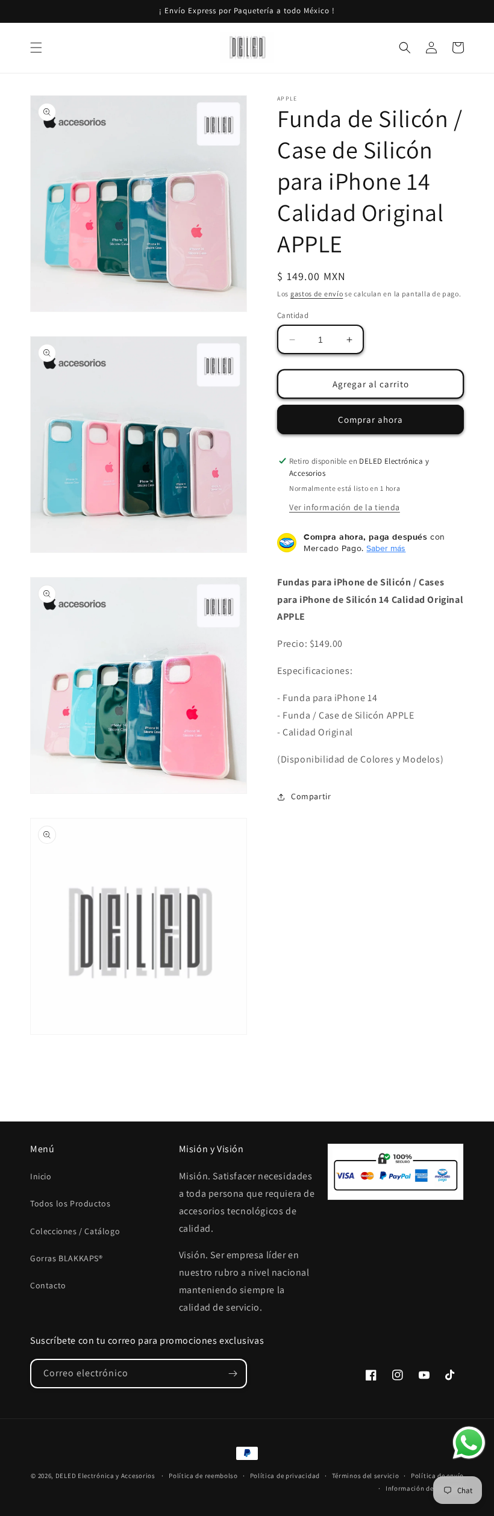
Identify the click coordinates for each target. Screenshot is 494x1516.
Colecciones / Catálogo (75, 1231)
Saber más (385, 548)
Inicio (41, 1176)
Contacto (48, 1285)
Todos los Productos (70, 1203)
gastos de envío (316, 293)
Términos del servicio (365, 1475)
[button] (36, 47)
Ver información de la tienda (344, 507)
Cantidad (292, 315)
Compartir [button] (311, 796)
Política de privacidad (285, 1475)
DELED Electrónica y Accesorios (105, 1475)
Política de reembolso (203, 1475)
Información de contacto (425, 1488)
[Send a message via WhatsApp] (469, 1443)
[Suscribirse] (232, 1373)
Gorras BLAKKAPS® (66, 1258)
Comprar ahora (370, 419)
